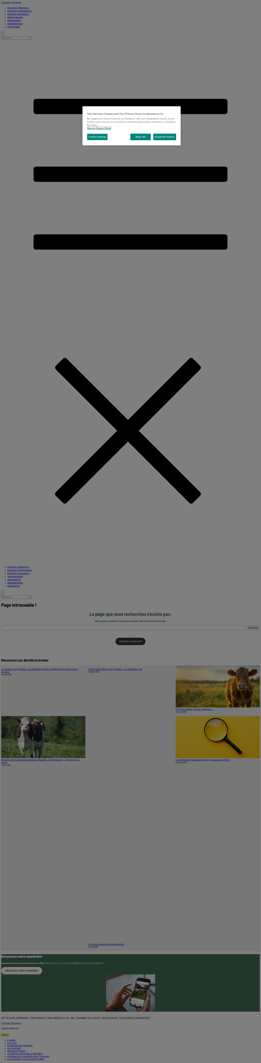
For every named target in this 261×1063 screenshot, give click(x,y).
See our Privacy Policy (99, 128)
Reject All (141, 137)
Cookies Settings (97, 137)
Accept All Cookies (164, 137)
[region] (131, 126)
